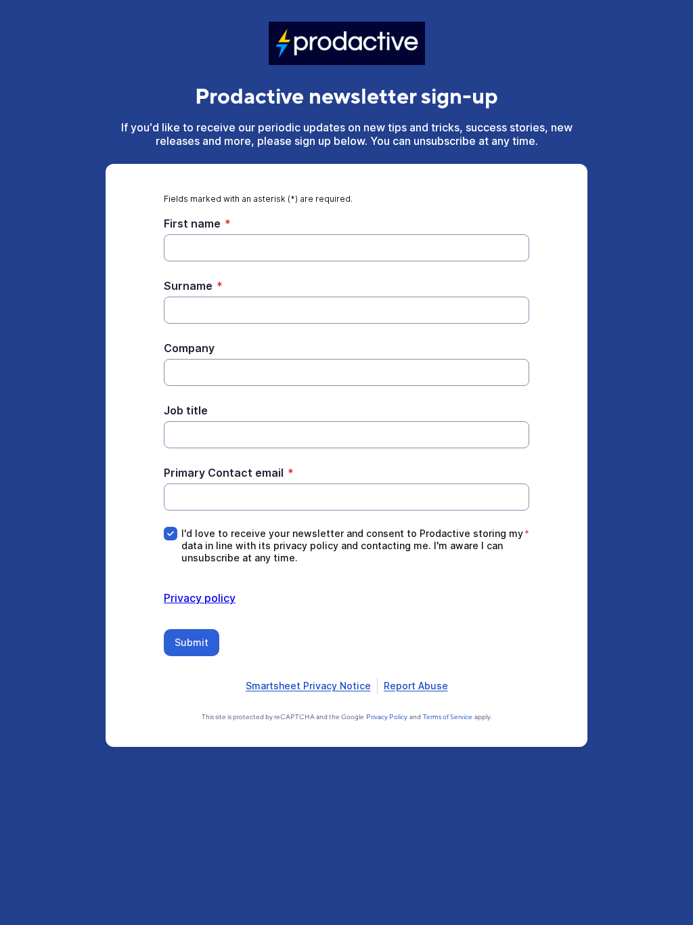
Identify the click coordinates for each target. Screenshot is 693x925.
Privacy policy (200, 598)
